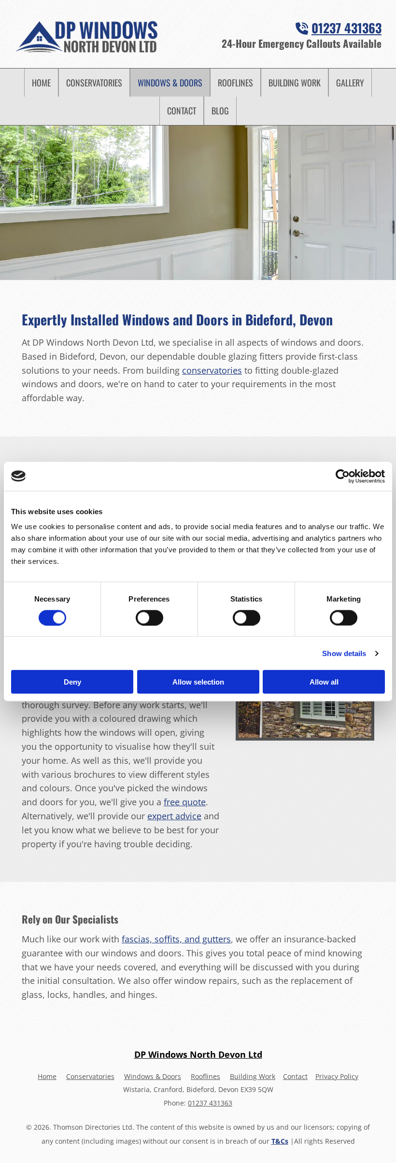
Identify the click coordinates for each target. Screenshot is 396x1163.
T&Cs (279, 1141)
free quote (185, 802)
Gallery (350, 82)
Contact (181, 110)
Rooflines (235, 82)
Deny (72, 682)
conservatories (212, 370)
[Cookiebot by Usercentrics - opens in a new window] (342, 476)
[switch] (149, 617)
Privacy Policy (336, 1076)
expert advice (174, 816)
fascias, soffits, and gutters (176, 939)
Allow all (324, 682)
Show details (344, 653)
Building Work (295, 82)
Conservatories (94, 82)
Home (41, 82)
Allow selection (198, 682)
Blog (220, 110)
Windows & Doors (170, 82)
